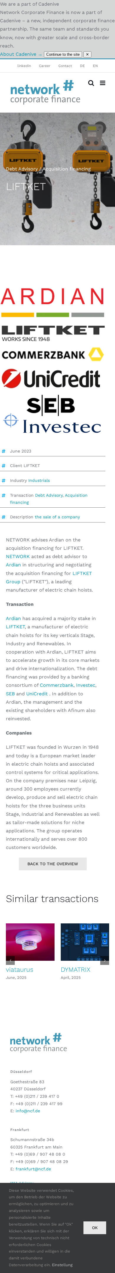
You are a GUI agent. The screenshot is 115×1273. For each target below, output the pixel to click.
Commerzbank (56, 685)
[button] (10, 960)
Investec (85, 685)
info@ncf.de (28, 1110)
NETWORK (18, 556)
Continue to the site (63, 54)
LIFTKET (15, 627)
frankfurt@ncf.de (33, 1169)
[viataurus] (30, 942)
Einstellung (62, 1265)
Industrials (39, 480)
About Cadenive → (21, 54)
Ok (95, 1227)
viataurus (19, 969)
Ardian (14, 565)
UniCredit (36, 694)
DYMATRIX (75, 969)
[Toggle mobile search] (91, 83)
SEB (11, 694)
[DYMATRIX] (85, 942)
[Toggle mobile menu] (103, 83)
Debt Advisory (49, 495)
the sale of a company (57, 516)
